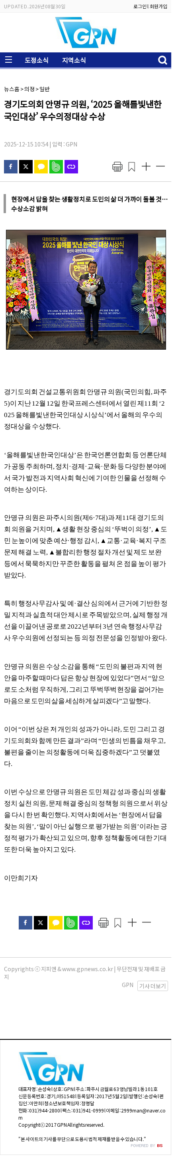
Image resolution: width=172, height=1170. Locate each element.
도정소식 (37, 60)
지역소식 (74, 60)
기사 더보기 (152, 986)
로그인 (140, 6)
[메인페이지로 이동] (86, 46)
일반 (44, 89)
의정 (29, 89)
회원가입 (158, 6)
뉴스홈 (12, 89)
